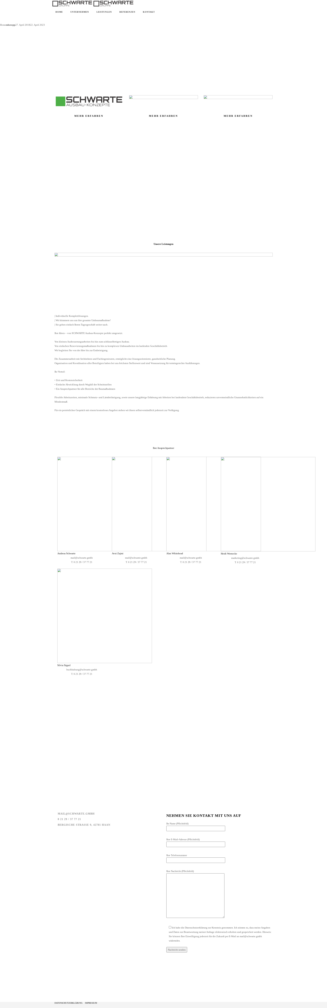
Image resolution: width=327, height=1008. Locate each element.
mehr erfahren (88, 115)
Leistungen (104, 12)
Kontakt (149, 12)
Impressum (91, 1003)
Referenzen (127, 12)
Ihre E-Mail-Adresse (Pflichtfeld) (183, 839)
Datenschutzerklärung (68, 1003)
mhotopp (10, 24)
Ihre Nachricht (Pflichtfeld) (180, 871)
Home (59, 12)
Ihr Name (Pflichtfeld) (177, 823)
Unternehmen (79, 12)
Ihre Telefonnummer (176, 855)
